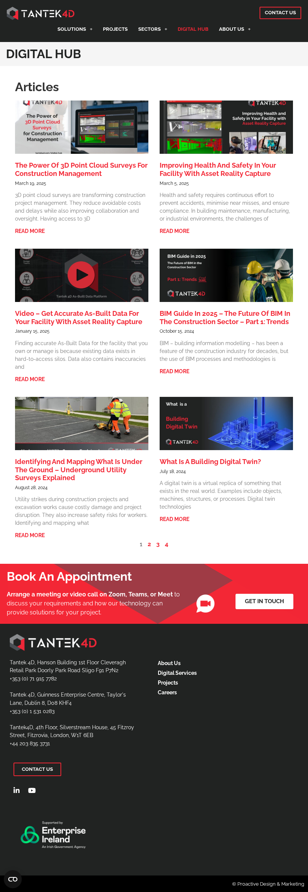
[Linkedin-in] (16, 790)
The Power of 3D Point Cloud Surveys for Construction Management (81, 169)
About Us (231, 29)
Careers (167, 692)
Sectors (149, 29)
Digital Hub (193, 29)
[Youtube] (32, 790)
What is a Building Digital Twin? (210, 462)
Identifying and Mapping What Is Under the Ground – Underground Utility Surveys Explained (78, 470)
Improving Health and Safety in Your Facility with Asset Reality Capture (218, 169)
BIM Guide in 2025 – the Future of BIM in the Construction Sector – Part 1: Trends (225, 317)
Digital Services (177, 673)
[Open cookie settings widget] (13, 879)
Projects (115, 29)
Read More (30, 231)
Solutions (71, 29)
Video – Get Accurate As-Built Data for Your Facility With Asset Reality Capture (78, 317)
